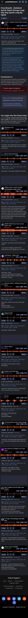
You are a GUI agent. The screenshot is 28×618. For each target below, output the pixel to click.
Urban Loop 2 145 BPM (11, 547)
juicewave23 (9, 314)
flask (7, 348)
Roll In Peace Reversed (11, 154)
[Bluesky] (14, 599)
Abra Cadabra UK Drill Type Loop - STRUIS (14, 488)
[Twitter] (19, 599)
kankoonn (8, 424)
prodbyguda (9, 452)
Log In (10, 90)
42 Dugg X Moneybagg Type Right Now (14, 519)
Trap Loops (13, 166)
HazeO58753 (8, 98)
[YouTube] (9, 599)
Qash (7, 397)
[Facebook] (4, 599)
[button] (26, 2)
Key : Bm (8, 204)
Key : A (10, 299)
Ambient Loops (14, 298)
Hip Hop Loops (14, 36)
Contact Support (18, 581)
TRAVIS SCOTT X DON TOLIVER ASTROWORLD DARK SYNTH (13, 188)
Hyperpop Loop (8, 127)
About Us (10, 581)
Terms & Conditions (9, 586)
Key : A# (8, 561)
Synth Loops (21, 36)
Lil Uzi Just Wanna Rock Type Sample (15, 422)
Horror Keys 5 (8, 346)
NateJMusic (9, 548)
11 (25, 257)
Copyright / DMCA (14, 583)
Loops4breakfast (10, 257)
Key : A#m (8, 465)
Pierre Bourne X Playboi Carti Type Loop (14, 449)
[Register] (23, 2)
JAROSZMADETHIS (10, 522)
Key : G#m (11, 142)
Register (15, 90)
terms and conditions (16, 64)
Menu (4, 18)
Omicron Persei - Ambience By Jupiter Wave (15, 284)
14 (25, 191)
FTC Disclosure (18, 588)
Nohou (7, 129)
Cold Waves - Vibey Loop (11, 255)
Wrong (6, 396)
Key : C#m (11, 38)
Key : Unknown (10, 168)
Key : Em (8, 385)
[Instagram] (14, 602)
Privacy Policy (19, 586)
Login (4, 31)
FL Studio (17, 38)
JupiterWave (9, 286)
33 (25, 286)
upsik (7, 25)
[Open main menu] (2, 2)
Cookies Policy (9, 588)
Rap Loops (12, 384)
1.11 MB (3, 410)
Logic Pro (17, 142)
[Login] (20, 2)
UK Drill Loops (13, 502)
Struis (7, 491)
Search (25, 18)
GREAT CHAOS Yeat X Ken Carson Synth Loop (14, 224)
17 (25, 348)
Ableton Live (13, 240)
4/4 (2, 38)
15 (25, 155)
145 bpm (7, 36)
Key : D (10, 361)
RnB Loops (12, 409)
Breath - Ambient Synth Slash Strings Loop (15, 23)
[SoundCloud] (24, 599)
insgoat (8, 227)
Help (4, 581)
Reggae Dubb (8, 313)
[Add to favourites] (10, 31)
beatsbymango (10, 155)
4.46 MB (3, 240)
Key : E (8, 240)
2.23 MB (6, 38)
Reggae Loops (13, 326)
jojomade (8, 191)
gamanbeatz (9, 373)
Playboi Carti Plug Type (11, 371)
